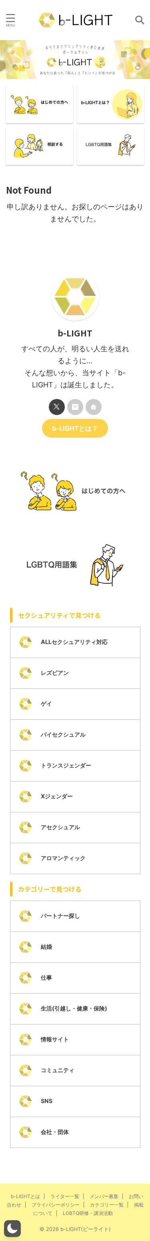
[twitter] (57, 407)
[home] (94, 407)
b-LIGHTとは (25, 1196)
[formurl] (75, 407)
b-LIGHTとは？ (75, 428)
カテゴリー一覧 (107, 1205)
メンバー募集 (104, 1196)
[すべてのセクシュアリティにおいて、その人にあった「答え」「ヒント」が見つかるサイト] (75, 20)
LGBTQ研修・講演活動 (88, 1213)
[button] (12, 1228)
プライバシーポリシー (56, 1205)
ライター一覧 (64, 1196)
